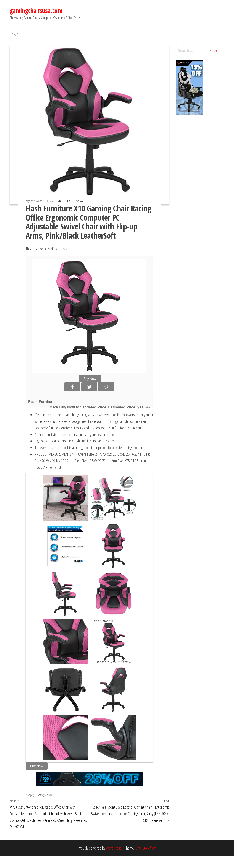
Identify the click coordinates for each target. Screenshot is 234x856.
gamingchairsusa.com (36, 10)
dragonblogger (60, 201)
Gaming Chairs (44, 795)
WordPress (114, 848)
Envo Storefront (145, 848)
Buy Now (89, 378)
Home (14, 34)
